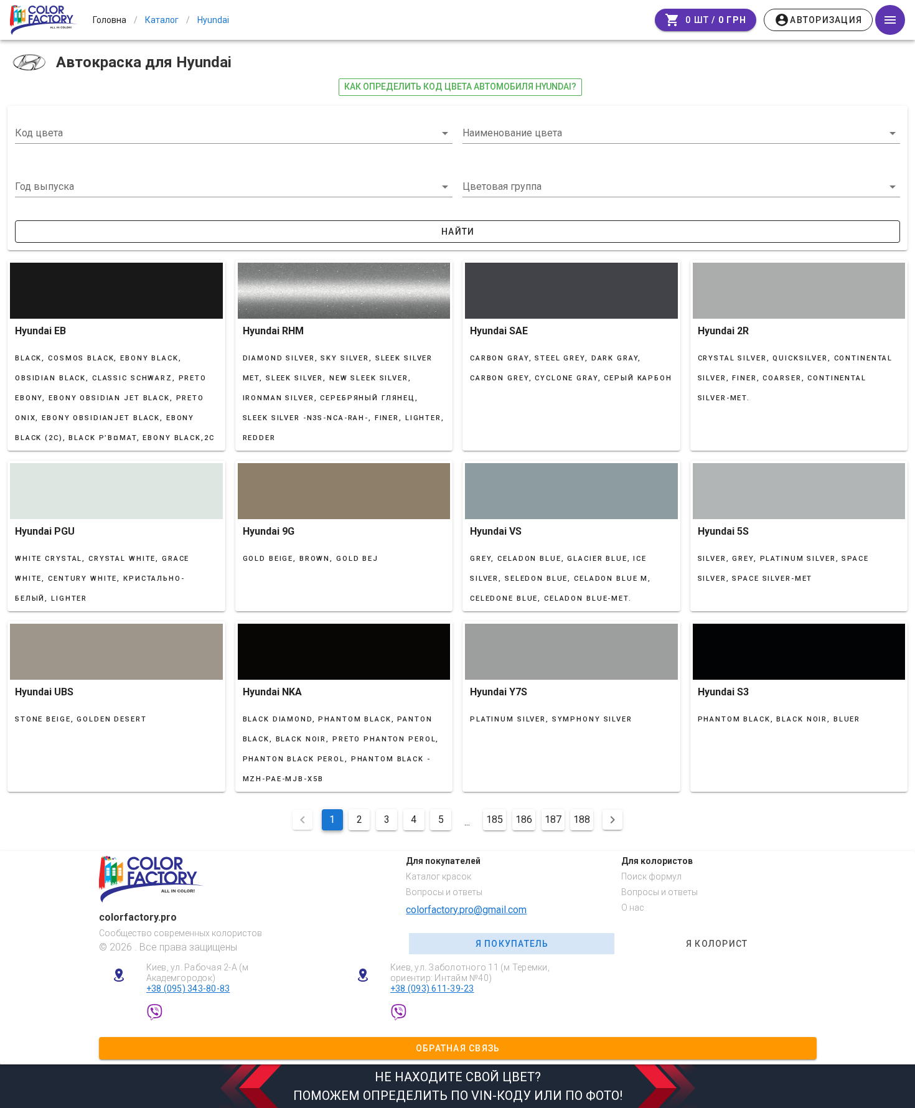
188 (581, 819)
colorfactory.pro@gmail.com (466, 910)
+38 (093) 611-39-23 (432, 988)
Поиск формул (651, 876)
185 (494, 819)
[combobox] (234, 133)
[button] (234, 187)
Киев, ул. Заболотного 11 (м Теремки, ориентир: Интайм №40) (470, 972)
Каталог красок (438, 876)
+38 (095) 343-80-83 (188, 988)
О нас (632, 908)
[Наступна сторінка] (612, 820)
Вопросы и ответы (444, 892)
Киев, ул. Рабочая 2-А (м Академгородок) (197, 972)
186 (523, 819)
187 (553, 819)
